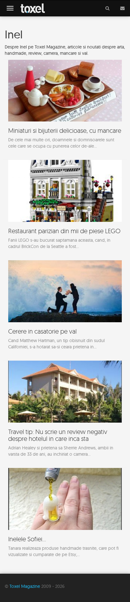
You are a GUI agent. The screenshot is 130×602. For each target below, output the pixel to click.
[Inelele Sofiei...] (65, 515)
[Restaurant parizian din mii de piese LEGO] (65, 207)
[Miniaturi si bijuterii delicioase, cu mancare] (65, 107)
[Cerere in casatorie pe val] (65, 308)
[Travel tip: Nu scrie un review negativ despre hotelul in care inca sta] (65, 412)
